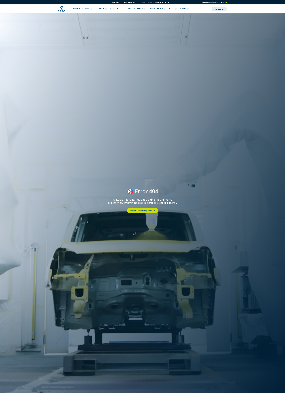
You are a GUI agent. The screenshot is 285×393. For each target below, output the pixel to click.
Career (183, 9)
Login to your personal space (213, 2)
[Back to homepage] (61, 9)
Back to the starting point (141, 210)
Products (100, 9)
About (171, 9)
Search (221, 9)
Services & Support (135, 9)
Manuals (115, 2)
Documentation (156, 9)
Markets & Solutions (81, 9)
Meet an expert (129, 2)
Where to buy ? (116, 9)
